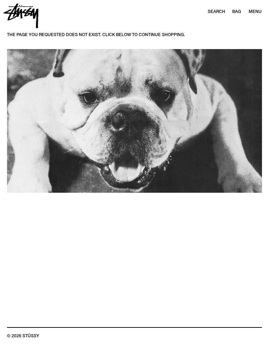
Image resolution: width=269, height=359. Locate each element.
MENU (255, 11)
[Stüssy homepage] (21, 16)
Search (216, 11)
